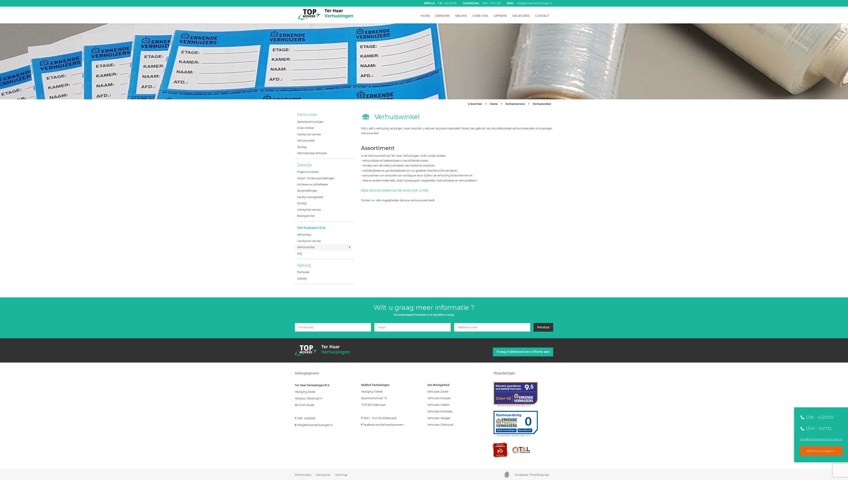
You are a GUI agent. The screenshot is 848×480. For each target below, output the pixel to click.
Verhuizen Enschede (439, 411)
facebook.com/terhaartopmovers (383, 424)
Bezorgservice (305, 215)
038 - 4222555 (819, 417)
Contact (542, 15)
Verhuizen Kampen (439, 398)
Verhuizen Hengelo (438, 418)
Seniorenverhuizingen (310, 121)
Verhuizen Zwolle (437, 391)
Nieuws (461, 15)
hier (373, 200)
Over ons (480, 15)
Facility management (310, 197)
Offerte (500, 15)
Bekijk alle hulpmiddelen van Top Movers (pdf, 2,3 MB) (394, 190)
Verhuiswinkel (542, 104)
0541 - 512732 (818, 428)
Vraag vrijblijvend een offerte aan (523, 352)
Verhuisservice (515, 104)
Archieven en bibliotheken (312, 184)
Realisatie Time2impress (532, 474)
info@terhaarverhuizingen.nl (529, 3)
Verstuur (543, 327)
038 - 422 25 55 (440, 3)
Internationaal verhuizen (312, 153)
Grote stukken (305, 128)
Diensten (442, 15)
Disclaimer (323, 474)
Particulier (307, 114)
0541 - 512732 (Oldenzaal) (380, 418)
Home (425, 15)
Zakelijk (304, 165)
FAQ (299, 253)
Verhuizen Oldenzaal (440, 424)
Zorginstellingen (307, 190)
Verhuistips (304, 234)
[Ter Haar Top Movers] (325, 14)
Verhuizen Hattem (438, 404)
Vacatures (521, 15)
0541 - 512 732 (482, 3)
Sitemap (341, 474)
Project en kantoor (308, 172)
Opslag (302, 147)
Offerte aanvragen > (821, 451)
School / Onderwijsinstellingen (315, 178)
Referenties (303, 474)
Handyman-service (309, 134)
